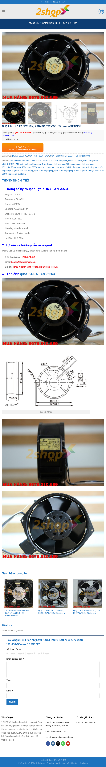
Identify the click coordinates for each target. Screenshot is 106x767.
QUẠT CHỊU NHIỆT (70, 23)
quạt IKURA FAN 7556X (37, 274)
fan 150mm (15, 161)
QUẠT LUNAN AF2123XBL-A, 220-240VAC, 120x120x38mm (51, 611)
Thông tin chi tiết (16, 180)
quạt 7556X (32, 167)
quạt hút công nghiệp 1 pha (66, 170)
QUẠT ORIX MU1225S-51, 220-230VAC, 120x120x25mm (86, 611)
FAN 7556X (36, 161)
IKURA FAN (14, 164)
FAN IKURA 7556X (50, 161)
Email (9, 691)
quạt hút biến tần (67, 167)
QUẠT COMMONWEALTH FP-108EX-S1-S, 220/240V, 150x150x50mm (16, 613)
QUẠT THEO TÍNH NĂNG (51, 23)
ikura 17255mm (75, 161)
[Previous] (7, 60)
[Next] (98, 60)
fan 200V (26, 161)
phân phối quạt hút (28, 164)
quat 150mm (55, 164)
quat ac (41, 167)
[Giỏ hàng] (101, 11)
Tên (8, 680)
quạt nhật (22, 174)
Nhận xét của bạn (15, 659)
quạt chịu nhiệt (52, 167)
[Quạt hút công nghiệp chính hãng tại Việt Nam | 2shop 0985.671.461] (53, 11)
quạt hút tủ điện (87, 170)
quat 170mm (83, 164)
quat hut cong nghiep (43, 170)
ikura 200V (87, 161)
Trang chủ (34, 23)
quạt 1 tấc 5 (42, 164)
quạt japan (12, 174)
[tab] (16, 180)
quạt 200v (21, 167)
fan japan (63, 161)
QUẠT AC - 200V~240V (38, 156)
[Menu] (3, 11)
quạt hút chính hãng (85, 167)
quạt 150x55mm (69, 164)
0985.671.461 (61, 731)
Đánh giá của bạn (14, 649)
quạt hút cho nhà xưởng (22, 170)
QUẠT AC (23, 156)
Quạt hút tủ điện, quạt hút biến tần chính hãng (67, 763)
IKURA (15, 156)
